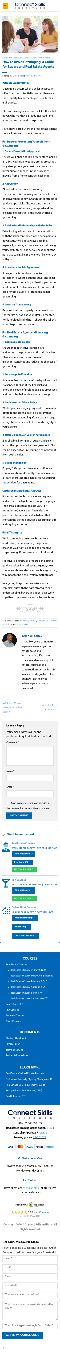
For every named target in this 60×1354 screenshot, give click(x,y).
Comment (12, 742)
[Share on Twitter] (30, 609)
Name (10, 771)
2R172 (43, 1133)
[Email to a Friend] (35, 609)
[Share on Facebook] (24, 609)
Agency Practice (10, 58)
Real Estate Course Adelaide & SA (27, 987)
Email (10, 787)
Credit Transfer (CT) (16, 1096)
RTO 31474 (39, 1137)
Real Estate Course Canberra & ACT (29, 999)
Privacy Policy (13, 1044)
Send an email (32, 1188)
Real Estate (26, 58)
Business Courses (15, 1016)
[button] (5, 6)
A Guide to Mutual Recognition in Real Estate (12, 707)
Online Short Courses (24, 908)
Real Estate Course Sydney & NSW (28, 970)
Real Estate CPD (14, 1004)
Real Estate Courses (23, 844)
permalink (24, 624)
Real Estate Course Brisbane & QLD (29, 982)
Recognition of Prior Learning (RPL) (24, 1091)
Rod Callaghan (34, 76)
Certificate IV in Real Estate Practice (25, 1074)
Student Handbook (16, 1038)
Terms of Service (14, 1050)
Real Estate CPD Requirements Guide (25, 1085)
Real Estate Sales (41, 58)
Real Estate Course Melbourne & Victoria (31, 976)
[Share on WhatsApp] (18, 609)
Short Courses (13, 1021)
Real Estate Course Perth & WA (26, 993)
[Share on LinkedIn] (41, 609)
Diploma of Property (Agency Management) (29, 1079)
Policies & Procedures (17, 1056)
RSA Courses (19, 880)
